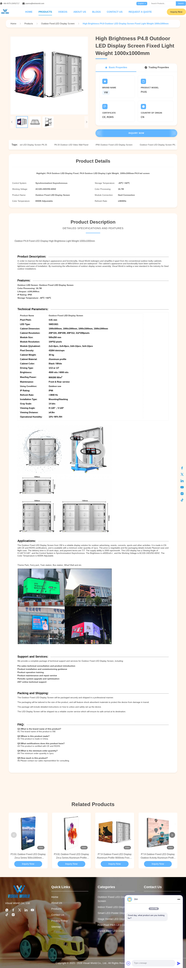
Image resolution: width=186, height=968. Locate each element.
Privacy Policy (59, 920)
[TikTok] (182, 500)
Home (28, 11)
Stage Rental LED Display (113, 919)
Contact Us (114, 11)
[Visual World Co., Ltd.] (23, 891)
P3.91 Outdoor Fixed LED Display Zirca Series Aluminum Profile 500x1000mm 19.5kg (71, 856)
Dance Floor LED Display (112, 930)
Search (181, 3)
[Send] (178, 963)
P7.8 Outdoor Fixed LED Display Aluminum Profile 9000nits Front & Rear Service (114, 856)
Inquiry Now (176, 12)
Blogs (96, 11)
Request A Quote (140, 11)
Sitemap (56, 926)
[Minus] (178, 899)
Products (45, 11)
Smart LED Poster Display (113, 913)
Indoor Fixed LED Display (112, 907)
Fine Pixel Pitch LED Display (114, 925)
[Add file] (128, 963)
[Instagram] (182, 493)
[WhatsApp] (7, 910)
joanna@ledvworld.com (34, 3)
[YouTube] (182, 487)
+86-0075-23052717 (11, 3)
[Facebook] (182, 468)
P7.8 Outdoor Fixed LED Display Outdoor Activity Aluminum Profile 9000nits (158, 856)
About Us (79, 11)
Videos (62, 11)
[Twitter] (182, 474)
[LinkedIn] (182, 481)
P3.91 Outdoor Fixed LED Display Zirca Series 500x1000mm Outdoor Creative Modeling (28, 856)
